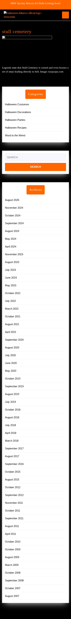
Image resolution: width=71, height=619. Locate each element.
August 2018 (12, 417)
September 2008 (14, 580)
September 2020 (14, 339)
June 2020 (11, 363)
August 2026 (12, 199)
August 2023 (12, 262)
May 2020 (10, 370)
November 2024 (14, 207)
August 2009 (12, 557)
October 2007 (12, 588)
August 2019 (12, 394)
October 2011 (12, 510)
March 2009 (11, 564)
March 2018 (11, 440)
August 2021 (12, 324)
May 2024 (10, 238)
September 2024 (14, 223)
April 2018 (10, 432)
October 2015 (12, 471)
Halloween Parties (15, 119)
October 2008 (12, 572)
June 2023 (11, 277)
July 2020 (10, 355)
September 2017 (14, 448)
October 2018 (12, 409)
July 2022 (10, 300)
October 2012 (12, 487)
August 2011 (12, 526)
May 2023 (10, 285)
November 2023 (14, 254)
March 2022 (11, 308)
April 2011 (10, 533)
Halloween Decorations (18, 112)
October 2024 (12, 215)
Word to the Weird (15, 135)
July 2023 (10, 269)
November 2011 (14, 502)
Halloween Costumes (17, 104)
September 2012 (14, 495)
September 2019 (14, 386)
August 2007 (12, 595)
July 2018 (10, 425)
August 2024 (12, 231)
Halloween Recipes (16, 127)
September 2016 (14, 463)
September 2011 (14, 518)
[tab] (65, 15)
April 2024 (10, 246)
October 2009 (12, 549)
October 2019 (12, 378)
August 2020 (12, 347)
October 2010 (12, 541)
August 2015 (12, 479)
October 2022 (12, 293)
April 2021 (10, 331)
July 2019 (10, 401)
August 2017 (12, 456)
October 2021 (12, 316)
